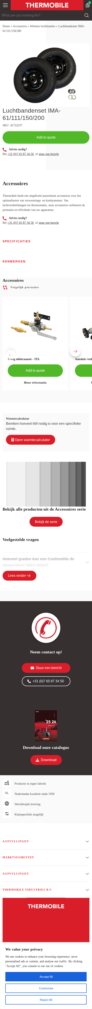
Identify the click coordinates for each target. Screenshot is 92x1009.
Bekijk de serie (46, 522)
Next (69, 347)
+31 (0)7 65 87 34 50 (20, 154)
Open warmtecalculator (32, 440)
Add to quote (46, 137)
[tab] (46, 562)
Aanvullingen (16, 841)
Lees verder (17, 575)
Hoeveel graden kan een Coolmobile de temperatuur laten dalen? (38, 562)
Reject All (46, 1000)
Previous (5, 347)
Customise (46, 988)
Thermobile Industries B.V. (27, 889)
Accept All (46, 976)
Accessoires (20, 26)
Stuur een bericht (49, 668)
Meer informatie (35, 382)
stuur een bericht (49, 154)
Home (6, 26)
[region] (46, 975)
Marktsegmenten (18, 857)
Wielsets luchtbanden (42, 26)
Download (48, 760)
